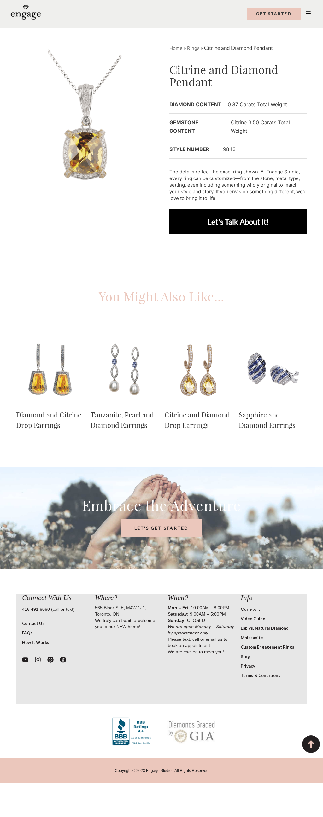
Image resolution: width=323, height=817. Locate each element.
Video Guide (253, 618)
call (56, 609)
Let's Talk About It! (238, 221)
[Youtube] (25, 659)
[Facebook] (63, 659)
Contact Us (33, 623)
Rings (193, 48)
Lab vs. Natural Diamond (265, 628)
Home (176, 48)
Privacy (248, 665)
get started (274, 13)
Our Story (251, 609)
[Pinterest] (50, 659)
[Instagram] (38, 659)
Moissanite (252, 637)
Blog (245, 656)
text (69, 609)
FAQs (27, 632)
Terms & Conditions (260, 675)
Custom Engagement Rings (267, 647)
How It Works (35, 642)
